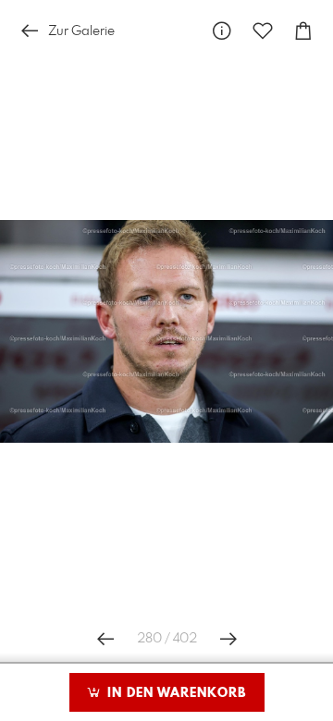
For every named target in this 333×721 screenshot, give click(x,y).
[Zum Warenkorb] (303, 30)
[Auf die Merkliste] (263, 30)
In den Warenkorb (174, 693)
